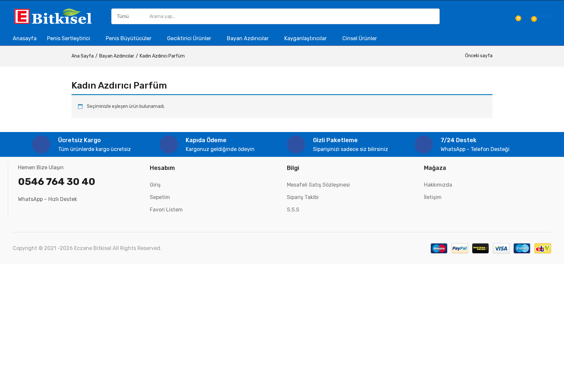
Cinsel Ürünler (359, 38)
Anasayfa (25, 38)
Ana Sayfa (82, 56)
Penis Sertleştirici (69, 38)
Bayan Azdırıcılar (248, 38)
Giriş (155, 185)
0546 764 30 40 (56, 182)
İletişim (433, 197)
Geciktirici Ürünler (189, 38)
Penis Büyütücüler (129, 38)
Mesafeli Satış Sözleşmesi (318, 185)
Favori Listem (166, 210)
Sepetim (160, 197)
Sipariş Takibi (303, 197)
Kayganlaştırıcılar (306, 38)
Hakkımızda (438, 185)
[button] (540, 16)
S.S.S (293, 210)
